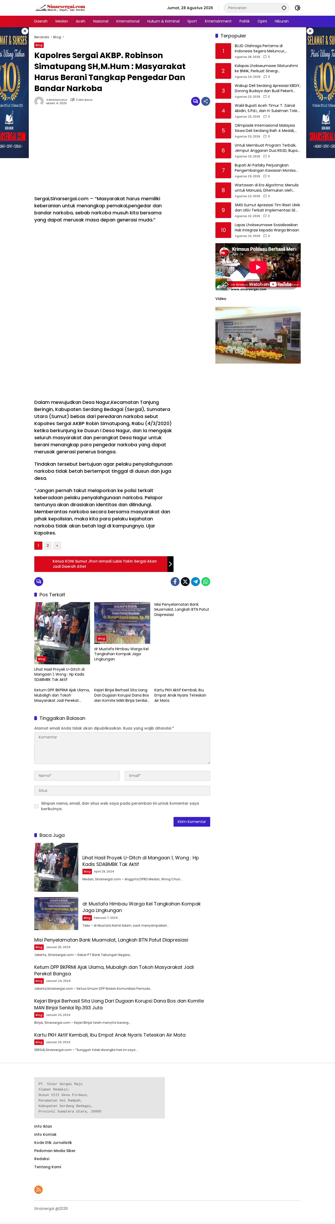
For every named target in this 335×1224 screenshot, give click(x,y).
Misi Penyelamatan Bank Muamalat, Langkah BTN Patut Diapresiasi (181, 609)
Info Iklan (43, 1126)
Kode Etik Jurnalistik (53, 1142)
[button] (284, 7)
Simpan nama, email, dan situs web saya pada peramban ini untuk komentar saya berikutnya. (120, 806)
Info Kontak (45, 1134)
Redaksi (41, 1158)
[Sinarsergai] (60, 7)
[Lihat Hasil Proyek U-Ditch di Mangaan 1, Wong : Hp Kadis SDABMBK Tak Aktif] (62, 633)
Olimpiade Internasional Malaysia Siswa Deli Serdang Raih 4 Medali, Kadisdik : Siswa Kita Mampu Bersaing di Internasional (265, 128)
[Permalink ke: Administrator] (40, 101)
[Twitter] (185, 581)
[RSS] (38, 1190)
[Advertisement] (104, 153)
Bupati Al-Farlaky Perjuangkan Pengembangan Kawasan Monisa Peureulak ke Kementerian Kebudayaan (265, 168)
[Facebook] (175, 581)
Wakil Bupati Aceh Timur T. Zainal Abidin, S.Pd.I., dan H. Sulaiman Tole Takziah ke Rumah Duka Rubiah (266, 108)
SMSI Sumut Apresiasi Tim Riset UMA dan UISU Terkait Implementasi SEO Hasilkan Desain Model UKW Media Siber (267, 208)
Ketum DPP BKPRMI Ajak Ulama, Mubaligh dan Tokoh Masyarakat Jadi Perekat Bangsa (62, 695)
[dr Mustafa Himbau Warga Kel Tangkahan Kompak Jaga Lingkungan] (122, 623)
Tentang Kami (47, 1167)
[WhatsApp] (205, 581)
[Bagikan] (205, 101)
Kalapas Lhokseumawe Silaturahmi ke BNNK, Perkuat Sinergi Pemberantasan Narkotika (266, 69)
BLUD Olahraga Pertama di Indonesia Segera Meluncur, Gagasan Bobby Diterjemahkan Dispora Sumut (263, 49)
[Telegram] (195, 581)
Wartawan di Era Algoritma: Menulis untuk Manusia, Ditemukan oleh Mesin (267, 188)
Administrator (56, 99)
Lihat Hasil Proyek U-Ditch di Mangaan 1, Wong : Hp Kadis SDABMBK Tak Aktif (59, 674)
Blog (39, 45)
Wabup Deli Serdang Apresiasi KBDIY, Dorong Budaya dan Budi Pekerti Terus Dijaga (267, 89)
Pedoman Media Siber (55, 1150)
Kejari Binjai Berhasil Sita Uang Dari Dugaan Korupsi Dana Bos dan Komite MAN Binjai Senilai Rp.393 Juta (121, 695)
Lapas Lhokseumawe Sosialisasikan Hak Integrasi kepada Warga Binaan (267, 228)
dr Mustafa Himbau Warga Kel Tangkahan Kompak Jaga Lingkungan (121, 654)
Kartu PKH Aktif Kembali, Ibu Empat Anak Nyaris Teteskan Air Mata (180, 695)
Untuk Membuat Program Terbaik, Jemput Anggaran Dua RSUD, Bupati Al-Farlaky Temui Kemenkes (267, 148)
